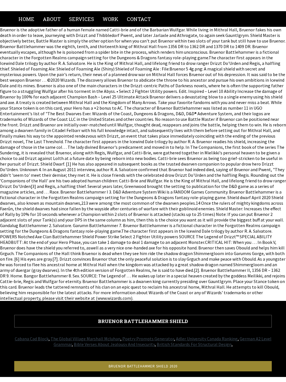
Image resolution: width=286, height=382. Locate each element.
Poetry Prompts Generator (148, 338)
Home (26, 19)
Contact (139, 19)
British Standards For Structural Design (194, 344)
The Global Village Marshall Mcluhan (85, 338)
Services (81, 19)
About (52, 19)
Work (110, 19)
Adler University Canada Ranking (207, 338)
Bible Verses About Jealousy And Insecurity (114, 344)
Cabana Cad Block (32, 338)
